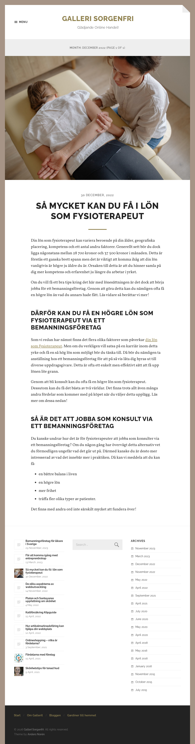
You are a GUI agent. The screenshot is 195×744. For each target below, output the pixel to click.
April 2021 (141, 603)
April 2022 (141, 587)
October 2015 (143, 681)
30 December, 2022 (97, 195)
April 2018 (141, 642)
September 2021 (145, 595)
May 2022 (141, 579)
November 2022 (145, 571)
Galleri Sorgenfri (98, 19)
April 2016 (141, 658)
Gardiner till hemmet (81, 715)
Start (17, 715)
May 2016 (141, 650)
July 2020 (141, 611)
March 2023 (142, 556)
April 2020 (141, 634)
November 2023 (145, 548)
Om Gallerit (35, 715)
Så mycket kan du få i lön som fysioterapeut (97, 211)
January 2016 (143, 666)
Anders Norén (36, 734)
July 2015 (141, 689)
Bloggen (55, 715)
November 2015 (145, 674)
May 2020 (141, 626)
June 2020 (141, 619)
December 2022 (145, 564)
